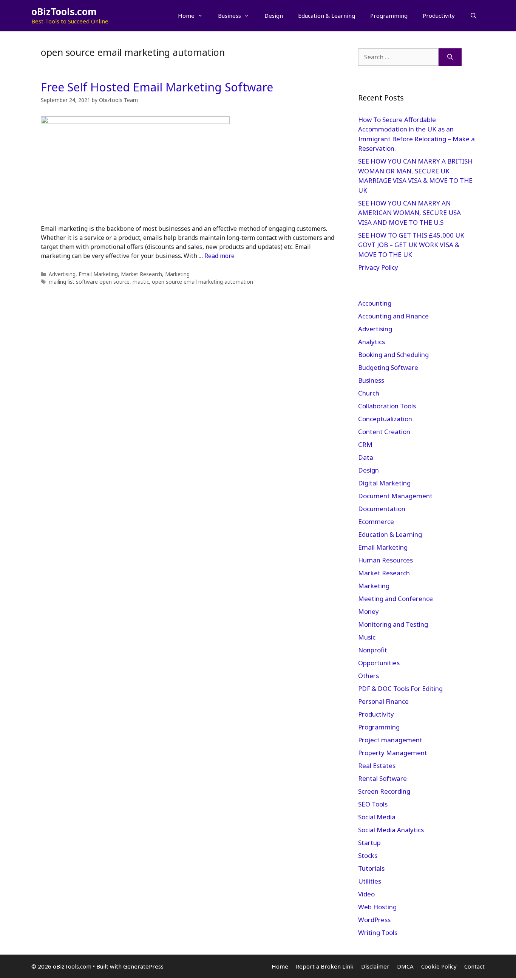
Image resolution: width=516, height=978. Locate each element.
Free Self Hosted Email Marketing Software (157, 87)
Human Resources (385, 560)
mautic (141, 281)
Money (368, 611)
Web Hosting (377, 906)
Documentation (381, 508)
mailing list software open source (89, 281)
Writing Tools (377, 932)
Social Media (376, 817)
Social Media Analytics (391, 829)
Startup (369, 842)
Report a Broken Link (325, 966)
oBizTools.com (64, 11)
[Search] (450, 57)
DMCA (405, 966)
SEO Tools (373, 804)
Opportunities (379, 662)
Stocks (367, 855)
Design (273, 15)
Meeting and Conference (395, 598)
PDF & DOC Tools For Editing (400, 688)
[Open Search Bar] (473, 15)
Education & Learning (326, 15)
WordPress (374, 919)
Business (229, 15)
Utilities (369, 881)
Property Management (392, 752)
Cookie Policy (439, 966)
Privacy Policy (379, 267)
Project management (390, 739)
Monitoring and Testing (393, 624)
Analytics (371, 341)
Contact (474, 966)
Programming (389, 15)
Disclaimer (375, 966)
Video (366, 894)
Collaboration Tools (387, 406)
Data (365, 457)
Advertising (62, 274)
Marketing (177, 274)
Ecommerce (376, 521)
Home (186, 15)
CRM (365, 444)
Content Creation (384, 431)
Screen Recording (384, 791)
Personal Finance (383, 701)
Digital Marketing (384, 483)
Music (366, 637)
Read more (219, 256)
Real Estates (376, 765)
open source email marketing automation (202, 281)
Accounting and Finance (393, 316)
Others (368, 675)
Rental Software (382, 778)
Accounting (374, 303)
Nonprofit (372, 650)
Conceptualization (385, 418)
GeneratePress (143, 966)
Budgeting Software (388, 367)
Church (368, 393)
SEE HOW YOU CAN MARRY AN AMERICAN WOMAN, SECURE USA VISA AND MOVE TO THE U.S (409, 213)
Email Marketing (98, 274)
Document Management (395, 495)
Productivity (439, 15)
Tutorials (371, 868)
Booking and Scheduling (393, 354)
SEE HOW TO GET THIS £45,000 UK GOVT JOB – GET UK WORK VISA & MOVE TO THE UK (411, 245)
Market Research (141, 274)
